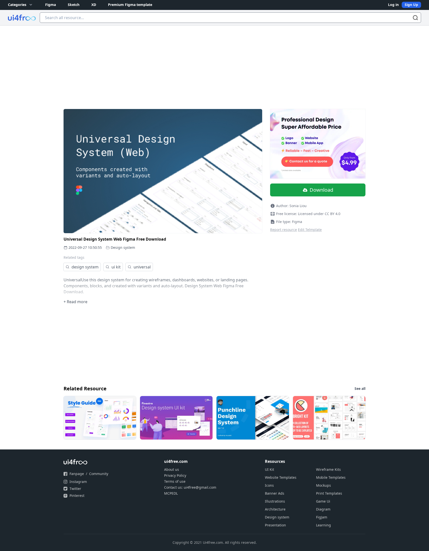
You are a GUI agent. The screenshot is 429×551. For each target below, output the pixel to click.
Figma (50, 4)
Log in (393, 4)
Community (98, 473)
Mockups (323, 485)
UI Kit (269, 469)
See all (360, 388)
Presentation (275, 525)
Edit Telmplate (310, 229)
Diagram (323, 509)
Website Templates (280, 477)
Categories (17, 4)
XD (93, 4)
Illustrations (275, 501)
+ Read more (75, 301)
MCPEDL (171, 493)
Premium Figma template (130, 4)
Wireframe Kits (328, 469)
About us (171, 469)
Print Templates (329, 493)
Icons (269, 485)
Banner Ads (274, 493)
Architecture (275, 509)
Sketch (73, 4)
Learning (323, 525)
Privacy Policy (175, 475)
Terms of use (174, 481)
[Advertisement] (214, 63)
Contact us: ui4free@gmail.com (190, 487)
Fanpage (77, 473)
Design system (123, 247)
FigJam (321, 517)
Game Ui (323, 501)
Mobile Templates (331, 477)
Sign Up (411, 4)
